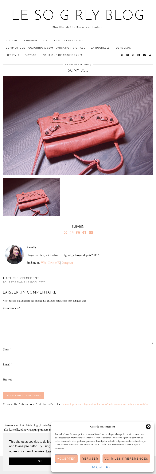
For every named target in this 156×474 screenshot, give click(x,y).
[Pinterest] (133, 55)
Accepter (66, 458)
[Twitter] (122, 55)
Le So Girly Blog (78, 16)
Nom (7, 349)
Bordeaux (123, 47)
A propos (30, 40)
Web (43, 263)
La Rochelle (100, 47)
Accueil (12, 40)
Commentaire (11, 308)
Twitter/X (54, 263)
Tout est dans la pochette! (24, 280)
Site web (7, 379)
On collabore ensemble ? (64, 40)
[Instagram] (127, 55)
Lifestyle (13, 55)
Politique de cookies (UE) (62, 55)
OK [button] (40, 461)
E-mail (7, 364)
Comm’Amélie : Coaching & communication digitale (45, 47)
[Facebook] (138, 55)
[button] (148, 426)
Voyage (31, 55)
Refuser (90, 458)
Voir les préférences (126, 458)
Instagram (67, 263)
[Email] (144, 55)
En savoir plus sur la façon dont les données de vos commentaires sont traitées (104, 404)
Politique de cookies (101, 467)
